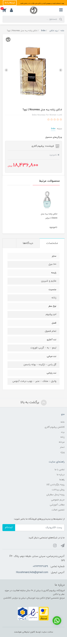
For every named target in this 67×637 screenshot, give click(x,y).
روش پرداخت (58, 489)
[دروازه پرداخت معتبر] (44, 613)
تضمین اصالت (58, 509)
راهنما (62, 479)
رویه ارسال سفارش (55, 494)
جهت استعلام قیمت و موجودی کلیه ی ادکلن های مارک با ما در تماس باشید (42, 3)
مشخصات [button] (52, 243)
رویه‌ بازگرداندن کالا (55, 484)
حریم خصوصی (58, 499)
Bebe (53, 128)
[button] (6, 10)
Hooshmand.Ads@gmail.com (32, 572)
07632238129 (40, 566)
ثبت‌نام (9, 527)
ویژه (62, 452)
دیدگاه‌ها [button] (28, 243)
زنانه (62, 437)
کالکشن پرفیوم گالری (55, 427)
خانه (62, 422)
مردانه (62, 442)
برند (63, 432)
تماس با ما (60, 469)
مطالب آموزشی (57, 504)
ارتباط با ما (10, 2)
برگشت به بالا (30, 402)
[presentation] (60, 70)
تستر (62, 447)
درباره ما (61, 474)
